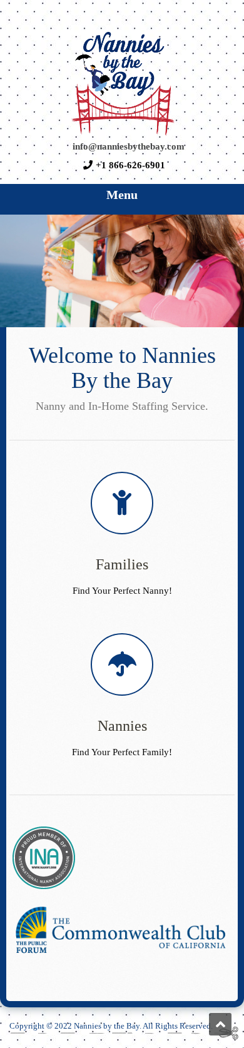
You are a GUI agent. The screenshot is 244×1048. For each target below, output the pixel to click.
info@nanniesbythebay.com (129, 146)
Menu (122, 194)
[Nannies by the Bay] (122, 134)
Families (122, 564)
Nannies (122, 726)
